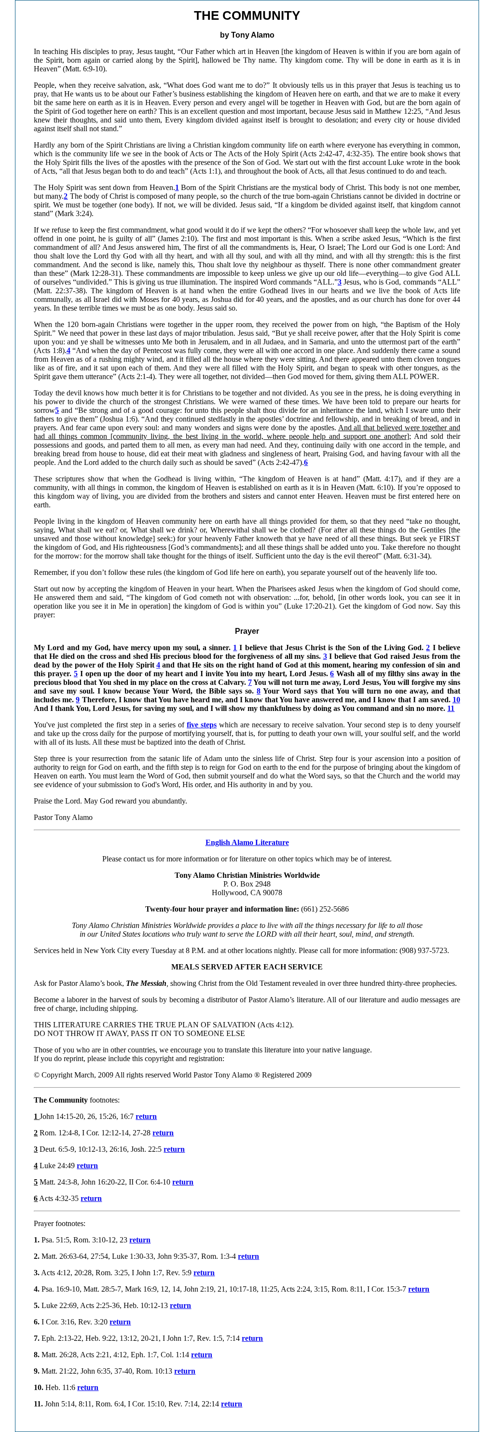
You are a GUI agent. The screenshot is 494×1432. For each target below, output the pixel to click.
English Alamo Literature (247, 842)
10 (456, 700)
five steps (202, 725)
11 (450, 708)
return (146, 1116)
